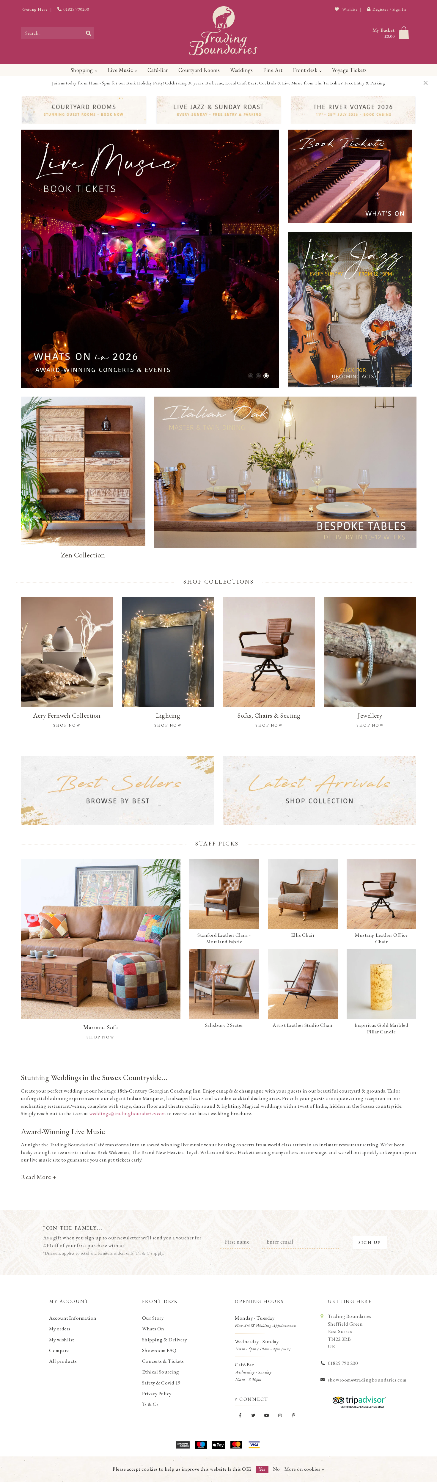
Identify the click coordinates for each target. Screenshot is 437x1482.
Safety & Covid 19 (161, 1382)
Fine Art (272, 70)
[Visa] (254, 1444)
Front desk (305, 70)
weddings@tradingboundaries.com (127, 1113)
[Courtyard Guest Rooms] (84, 110)
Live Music (120, 70)
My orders (59, 1328)
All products (63, 1361)
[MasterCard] (236, 1444)
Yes (262, 1469)
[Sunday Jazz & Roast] (219, 110)
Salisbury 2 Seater (224, 1025)
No (276, 1469)
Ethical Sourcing (160, 1371)
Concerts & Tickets (163, 1361)
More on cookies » (304, 1469)
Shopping (81, 70)
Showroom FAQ (159, 1350)
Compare (59, 1350)
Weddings (241, 70)
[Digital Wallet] (218, 1444)
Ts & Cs (150, 1404)
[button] (250, 375)
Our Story (153, 1318)
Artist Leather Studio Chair (303, 1025)
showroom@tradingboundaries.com (367, 1379)
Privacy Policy (157, 1393)
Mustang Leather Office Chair (381, 938)
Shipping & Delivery (164, 1339)
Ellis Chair (303, 935)
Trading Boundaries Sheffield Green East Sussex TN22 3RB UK (349, 1331)
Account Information (73, 1318)
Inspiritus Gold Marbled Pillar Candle (381, 1028)
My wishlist (61, 1339)
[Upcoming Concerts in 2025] (150, 259)
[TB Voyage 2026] (353, 110)
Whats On (153, 1328)
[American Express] (182, 1444)
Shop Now (101, 1037)
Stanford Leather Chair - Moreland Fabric (224, 938)
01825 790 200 (343, 1363)
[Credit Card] (200, 1444)
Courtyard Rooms (199, 70)
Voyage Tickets (349, 70)
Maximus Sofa (100, 1027)
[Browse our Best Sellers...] (117, 790)
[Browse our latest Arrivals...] (319, 790)
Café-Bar (157, 70)
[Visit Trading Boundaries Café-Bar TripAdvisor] (357, 1400)
